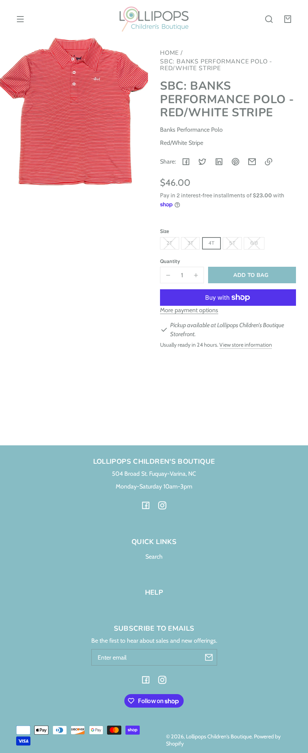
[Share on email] (252, 161)
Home (169, 53)
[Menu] (20, 19)
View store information (245, 344)
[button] (269, 19)
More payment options (189, 310)
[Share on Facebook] (186, 161)
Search (154, 556)
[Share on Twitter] (202, 161)
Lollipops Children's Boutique (219, 736)
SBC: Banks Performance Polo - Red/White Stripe (216, 65)
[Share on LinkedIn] (219, 161)
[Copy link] (268, 161)
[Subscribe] (209, 657)
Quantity (170, 261)
